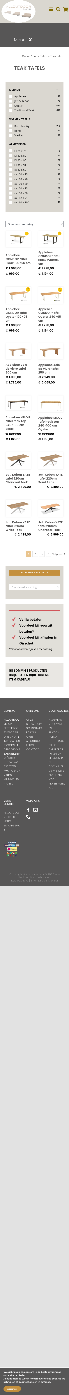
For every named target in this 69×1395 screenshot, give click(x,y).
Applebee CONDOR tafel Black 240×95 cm (48, 258)
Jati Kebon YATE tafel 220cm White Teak (18, 526)
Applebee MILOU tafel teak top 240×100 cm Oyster (50, 423)
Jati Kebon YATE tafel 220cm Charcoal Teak (18, 479)
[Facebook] (28, 810)
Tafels (43, 56)
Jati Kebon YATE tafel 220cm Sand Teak (50, 479)
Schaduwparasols (34, 730)
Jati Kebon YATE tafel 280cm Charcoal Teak (50, 526)
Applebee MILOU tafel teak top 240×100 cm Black (18, 423)
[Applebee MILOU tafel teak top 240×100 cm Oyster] (51, 403)
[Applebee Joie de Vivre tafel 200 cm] (18, 351)
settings (45, 1382)
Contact (32, 749)
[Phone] (28, 817)
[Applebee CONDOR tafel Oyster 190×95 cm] (18, 295)
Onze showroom (34, 722)
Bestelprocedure (56, 743)
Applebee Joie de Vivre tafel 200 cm (16, 369)
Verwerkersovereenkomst (56, 775)
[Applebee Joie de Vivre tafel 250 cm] (51, 351)
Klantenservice (57, 786)
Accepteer (12, 1388)
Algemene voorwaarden (57, 724)
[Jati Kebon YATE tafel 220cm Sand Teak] (51, 460)
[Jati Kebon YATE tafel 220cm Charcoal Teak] (18, 460)
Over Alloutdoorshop (33, 741)
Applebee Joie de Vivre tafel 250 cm (49, 369)
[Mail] (35, 810)
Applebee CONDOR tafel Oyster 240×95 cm (49, 315)
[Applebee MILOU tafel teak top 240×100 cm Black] (18, 403)
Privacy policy (54, 735)
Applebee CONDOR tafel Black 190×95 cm (18, 259)
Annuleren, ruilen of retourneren (56, 756)
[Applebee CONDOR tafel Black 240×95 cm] (51, 239)
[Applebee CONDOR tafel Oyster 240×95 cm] (51, 295)
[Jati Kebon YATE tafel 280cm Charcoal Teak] (51, 508)
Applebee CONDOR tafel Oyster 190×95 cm (16, 315)
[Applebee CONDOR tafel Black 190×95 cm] (18, 240)
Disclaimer (56, 766)
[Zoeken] (58, 9)
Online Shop (29, 56)
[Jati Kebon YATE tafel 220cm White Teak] (18, 508)
